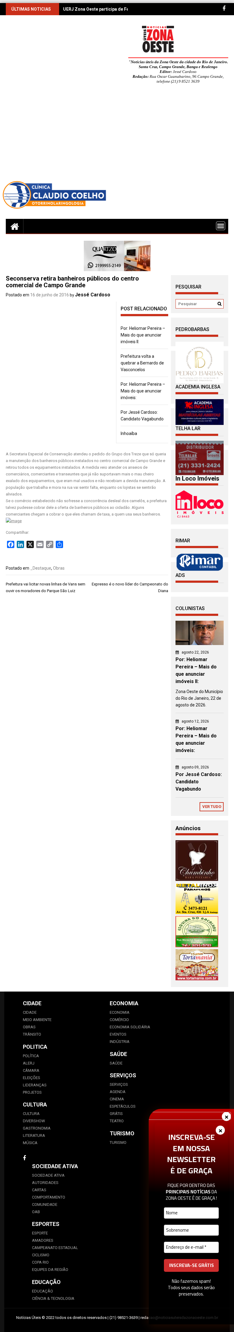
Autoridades (45, 1182)
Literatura (34, 1135)
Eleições (31, 1077)
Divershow (34, 1121)
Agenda (118, 1091)
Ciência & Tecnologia (53, 1298)
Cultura (31, 1113)
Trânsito (32, 1034)
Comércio (119, 1019)
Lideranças (35, 1085)
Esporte (40, 1233)
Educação (42, 1291)
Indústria (119, 1041)
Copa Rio (40, 1262)
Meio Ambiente (37, 1019)
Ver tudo (211, 806)
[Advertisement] (117, 134)
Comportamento (48, 1197)
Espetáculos (123, 1106)
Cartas (39, 1190)
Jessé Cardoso (92, 295)
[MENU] (220, 226)
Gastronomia (37, 1128)
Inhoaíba (129, 433)
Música (30, 1142)
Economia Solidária (130, 1027)
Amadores (42, 1240)
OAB (36, 1211)
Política (31, 1056)
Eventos (118, 1034)
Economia (119, 1012)
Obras (59, 568)
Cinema (117, 1099)
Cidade (30, 1012)
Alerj (28, 1063)
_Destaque (40, 568)
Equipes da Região (50, 1269)
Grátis (116, 1113)
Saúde (116, 1063)
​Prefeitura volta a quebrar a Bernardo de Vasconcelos (142, 363)
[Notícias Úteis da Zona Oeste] (14, 226)
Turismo (118, 1142)
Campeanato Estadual (55, 1247)
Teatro (117, 1121)
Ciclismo (40, 1255)
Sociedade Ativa (48, 1175)
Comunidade (44, 1204)
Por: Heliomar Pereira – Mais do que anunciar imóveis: (143, 391)
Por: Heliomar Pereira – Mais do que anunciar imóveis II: (143, 335)
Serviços (119, 1084)
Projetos (32, 1092)
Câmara (31, 1070)
